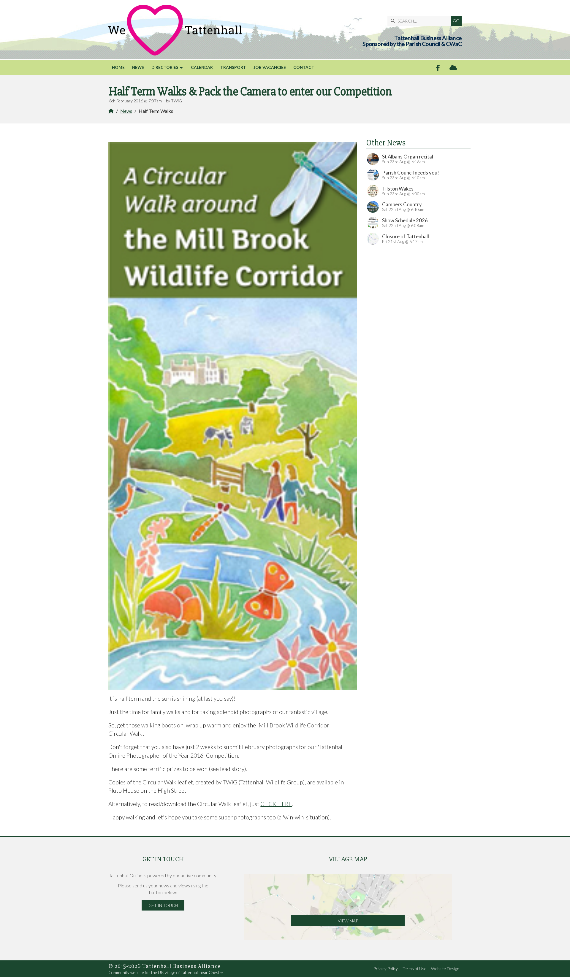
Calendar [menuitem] (202, 67)
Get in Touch (163, 905)
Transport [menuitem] (233, 67)
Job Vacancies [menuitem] (270, 67)
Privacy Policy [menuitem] (385, 968)
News (126, 111)
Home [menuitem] (118, 67)
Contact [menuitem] (303, 67)
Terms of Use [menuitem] (414, 968)
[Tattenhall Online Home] (175, 30)
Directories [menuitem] (164, 67)
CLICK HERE (276, 803)
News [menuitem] (138, 67)
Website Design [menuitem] (445, 968)
